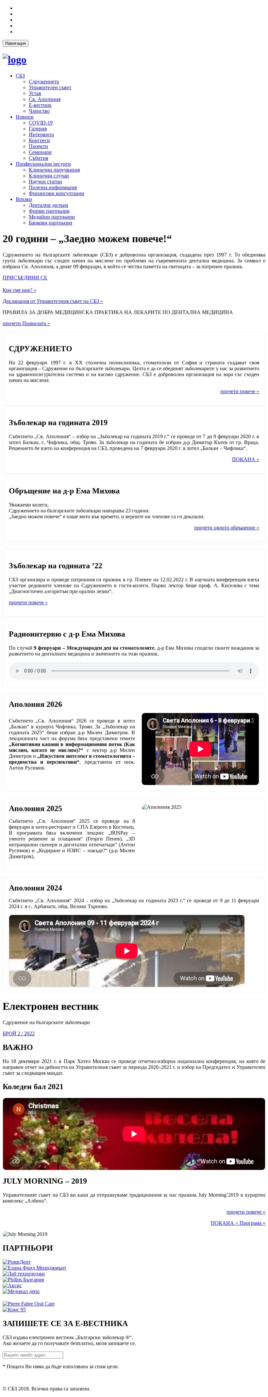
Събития (38, 158)
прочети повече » (239, 391)
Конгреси (39, 140)
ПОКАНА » (245, 459)
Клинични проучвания (54, 170)
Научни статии (45, 181)
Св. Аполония (44, 99)
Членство (39, 111)
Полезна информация (53, 187)
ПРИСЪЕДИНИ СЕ (25, 277)
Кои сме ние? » (19, 290)
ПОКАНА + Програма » (238, 1223)
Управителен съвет (50, 87)
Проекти (38, 146)
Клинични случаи (49, 175)
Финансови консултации (56, 193)
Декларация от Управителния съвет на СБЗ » (53, 301)
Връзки (24, 199)
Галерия (38, 128)
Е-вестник (40, 105)
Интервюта (41, 134)
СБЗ (20, 75)
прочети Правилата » (26, 323)
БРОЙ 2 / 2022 (19, 1033)
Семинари (40, 152)
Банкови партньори (50, 222)
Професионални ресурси (43, 164)
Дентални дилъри (48, 205)
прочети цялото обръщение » (226, 527)
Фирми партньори (49, 211)
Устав (35, 93)
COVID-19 (41, 122)
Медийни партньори (52, 217)
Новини (25, 117)
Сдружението (44, 81)
